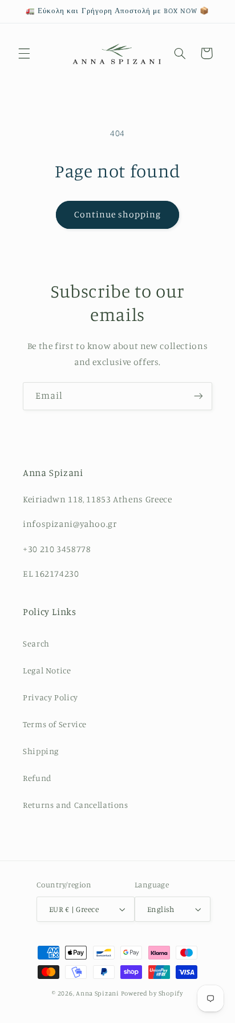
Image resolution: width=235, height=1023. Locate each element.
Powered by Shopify (152, 993)
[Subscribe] (198, 396)
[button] (24, 53)
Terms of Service (55, 724)
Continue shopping (117, 214)
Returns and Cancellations (75, 805)
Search (36, 643)
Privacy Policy (50, 697)
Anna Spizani (97, 993)
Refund (37, 778)
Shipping (41, 751)
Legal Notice (47, 670)
